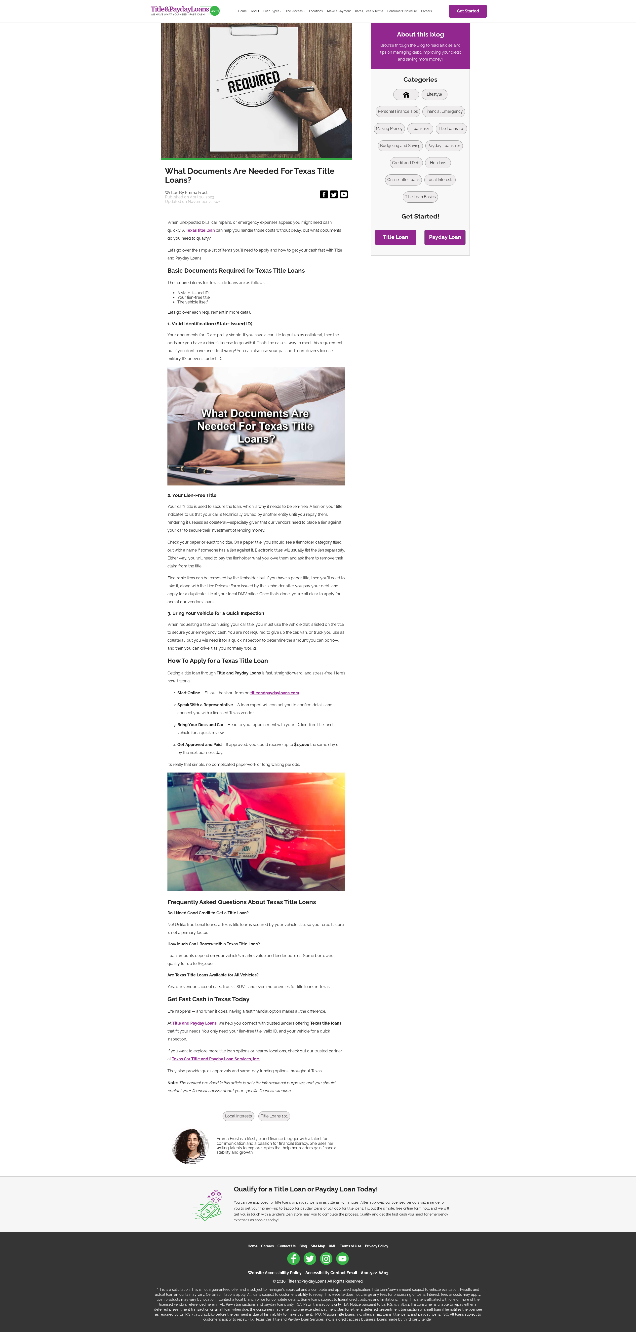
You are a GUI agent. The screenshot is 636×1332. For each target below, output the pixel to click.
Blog (303, 1246)
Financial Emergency (444, 111)
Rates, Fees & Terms (369, 11)
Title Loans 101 (274, 1116)
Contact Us (287, 1246)
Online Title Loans (403, 179)
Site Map (318, 1246)
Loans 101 (420, 128)
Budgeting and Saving (400, 145)
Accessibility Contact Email (331, 1272)
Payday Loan (445, 237)
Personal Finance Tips (398, 111)
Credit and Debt (406, 162)
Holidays (438, 162)
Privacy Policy (376, 1246)
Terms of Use (350, 1246)
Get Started (468, 11)
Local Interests (238, 1116)
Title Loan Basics (420, 196)
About (255, 11)
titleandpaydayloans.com (274, 693)
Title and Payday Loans (194, 1023)
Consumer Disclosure (402, 11)
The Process (294, 11)
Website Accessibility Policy (275, 1272)
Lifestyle (434, 94)
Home (242, 11)
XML (332, 1246)
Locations (316, 11)
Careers (426, 11)
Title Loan (395, 237)
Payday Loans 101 (444, 145)
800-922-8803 (374, 1272)
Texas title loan (200, 230)
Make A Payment (339, 11)
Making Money (389, 128)
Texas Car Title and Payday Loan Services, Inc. (216, 1059)
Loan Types (271, 11)
